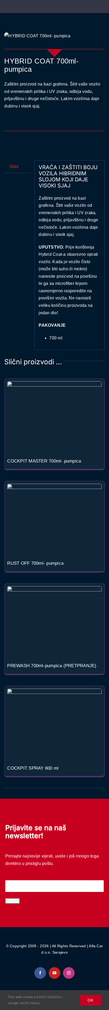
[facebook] (40, 973)
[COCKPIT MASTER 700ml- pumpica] (54, 416)
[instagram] (69, 973)
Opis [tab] (14, 166)
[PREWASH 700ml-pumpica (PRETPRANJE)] (54, 621)
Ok (90, 1000)
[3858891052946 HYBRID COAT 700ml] (54, 36)
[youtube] (54, 973)
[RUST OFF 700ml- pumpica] (54, 519)
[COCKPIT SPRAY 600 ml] (54, 724)
